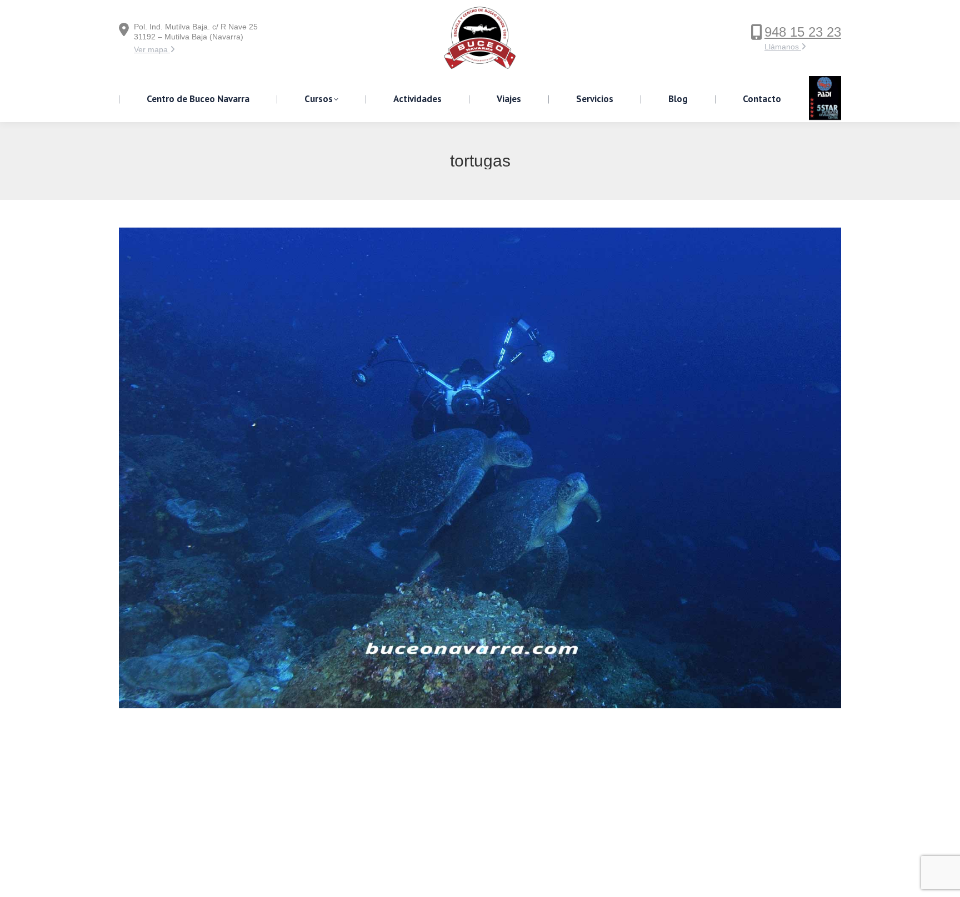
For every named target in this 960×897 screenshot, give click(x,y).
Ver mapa (152, 49)
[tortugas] (480, 468)
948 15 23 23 (802, 31)
